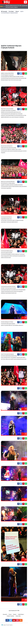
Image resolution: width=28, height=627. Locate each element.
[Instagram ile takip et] (17, 620)
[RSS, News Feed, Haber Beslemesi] (20, 620)
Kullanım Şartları (10, 616)
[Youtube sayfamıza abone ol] (14, 620)
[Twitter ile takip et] (10, 620)
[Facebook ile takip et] (7, 620)
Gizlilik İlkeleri (21, 614)
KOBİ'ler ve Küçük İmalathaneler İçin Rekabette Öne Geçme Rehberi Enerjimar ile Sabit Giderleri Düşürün (17, 6)
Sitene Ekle (18, 616)
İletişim (14, 614)
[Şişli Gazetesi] (6, 2)
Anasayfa (5, 614)
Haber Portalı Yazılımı (8, 625)
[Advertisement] (14, 28)
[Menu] (25, 2)
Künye (10, 614)
